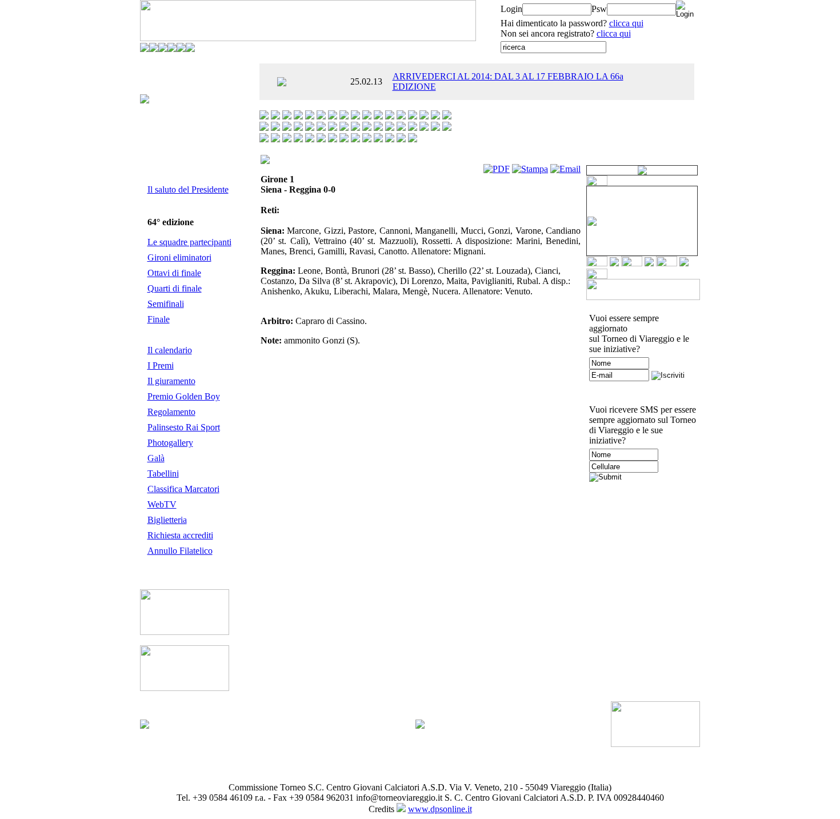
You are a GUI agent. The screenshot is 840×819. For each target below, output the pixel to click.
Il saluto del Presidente (188, 189)
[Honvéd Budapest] (435, 116)
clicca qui (626, 23)
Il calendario (169, 350)
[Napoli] (378, 128)
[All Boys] (275, 116)
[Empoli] (389, 116)
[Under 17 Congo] (389, 139)
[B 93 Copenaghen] (321, 116)
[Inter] (446, 116)
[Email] (565, 169)
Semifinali (165, 304)
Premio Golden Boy (183, 396)
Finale (158, 319)
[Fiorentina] (401, 116)
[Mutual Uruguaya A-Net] (366, 128)
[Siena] (332, 139)
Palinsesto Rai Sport (183, 427)
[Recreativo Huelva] (264, 139)
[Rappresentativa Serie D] (446, 128)
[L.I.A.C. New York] (286, 128)
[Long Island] (321, 128)
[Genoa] (412, 116)
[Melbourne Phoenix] (344, 128)
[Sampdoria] (309, 139)
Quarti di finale (174, 288)
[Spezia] (355, 139)
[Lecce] (309, 128)
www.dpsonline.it (440, 809)
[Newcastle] (389, 128)
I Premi (160, 365)
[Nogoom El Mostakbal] (401, 128)
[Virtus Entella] (412, 139)
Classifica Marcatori (183, 489)
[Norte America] (412, 128)
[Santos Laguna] (321, 139)
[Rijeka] (286, 139)
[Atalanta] (298, 116)
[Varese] (401, 139)
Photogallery (170, 443)
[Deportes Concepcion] (378, 116)
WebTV (162, 504)
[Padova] (424, 128)
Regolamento (171, 412)
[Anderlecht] (286, 116)
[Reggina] (275, 139)
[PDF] (496, 169)
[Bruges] (344, 116)
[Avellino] (309, 116)
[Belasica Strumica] (332, 116)
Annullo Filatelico (180, 551)
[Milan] (355, 128)
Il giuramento (171, 381)
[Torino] (378, 139)
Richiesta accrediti (180, 535)
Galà (156, 458)
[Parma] (435, 128)
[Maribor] (332, 128)
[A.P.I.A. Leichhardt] (264, 116)
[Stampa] (530, 169)
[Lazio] (298, 128)
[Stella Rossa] (366, 139)
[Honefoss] (424, 116)
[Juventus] (275, 128)
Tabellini (163, 473)
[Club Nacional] (366, 116)
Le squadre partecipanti (189, 242)
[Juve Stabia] (264, 128)
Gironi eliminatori (179, 257)
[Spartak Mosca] (344, 139)
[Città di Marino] (355, 116)
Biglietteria (167, 520)
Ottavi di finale (174, 273)
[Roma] (298, 139)
